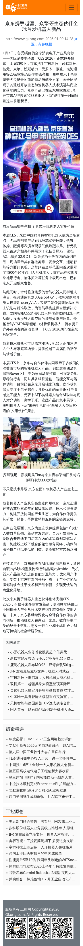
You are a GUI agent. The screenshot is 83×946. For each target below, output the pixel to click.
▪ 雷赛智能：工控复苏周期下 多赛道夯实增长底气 (42, 840)
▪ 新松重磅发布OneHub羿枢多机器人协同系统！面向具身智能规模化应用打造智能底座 (42, 658)
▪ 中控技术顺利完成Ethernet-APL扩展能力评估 (42, 783)
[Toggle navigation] (71, 7)
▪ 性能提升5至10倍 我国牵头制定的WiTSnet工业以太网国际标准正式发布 (42, 859)
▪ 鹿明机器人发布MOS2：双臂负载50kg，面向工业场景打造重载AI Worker (42, 664)
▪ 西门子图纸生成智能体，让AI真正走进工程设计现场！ (42, 796)
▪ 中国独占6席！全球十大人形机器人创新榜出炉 (42, 764)
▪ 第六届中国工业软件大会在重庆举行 (36, 751)
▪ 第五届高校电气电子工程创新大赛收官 (37, 770)
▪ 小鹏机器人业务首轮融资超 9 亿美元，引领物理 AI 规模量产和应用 (42, 651)
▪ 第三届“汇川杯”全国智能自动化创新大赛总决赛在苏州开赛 (42, 777)
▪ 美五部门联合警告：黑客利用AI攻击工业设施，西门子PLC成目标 (42, 821)
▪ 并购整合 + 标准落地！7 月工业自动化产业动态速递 (42, 879)
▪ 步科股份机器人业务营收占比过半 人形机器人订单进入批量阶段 (42, 827)
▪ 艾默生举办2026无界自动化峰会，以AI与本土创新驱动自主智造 (42, 745)
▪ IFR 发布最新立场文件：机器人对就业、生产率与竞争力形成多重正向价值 (42, 671)
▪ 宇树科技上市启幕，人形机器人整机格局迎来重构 (42, 677)
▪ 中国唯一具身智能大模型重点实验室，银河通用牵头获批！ (42, 696)
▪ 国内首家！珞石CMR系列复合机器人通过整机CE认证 (42, 709)
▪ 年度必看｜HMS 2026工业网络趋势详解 (39, 739)
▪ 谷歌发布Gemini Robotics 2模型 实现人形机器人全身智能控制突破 (42, 872)
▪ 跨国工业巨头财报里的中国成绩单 (34, 853)
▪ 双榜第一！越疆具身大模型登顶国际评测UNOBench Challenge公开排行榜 (42, 683)
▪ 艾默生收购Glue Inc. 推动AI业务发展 (36, 790)
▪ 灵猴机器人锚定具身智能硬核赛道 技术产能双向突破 (42, 690)
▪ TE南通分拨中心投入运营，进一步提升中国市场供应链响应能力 (42, 758)
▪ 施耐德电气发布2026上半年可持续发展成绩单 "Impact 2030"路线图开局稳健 (42, 866)
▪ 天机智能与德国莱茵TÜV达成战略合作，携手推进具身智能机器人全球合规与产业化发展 (42, 703)
